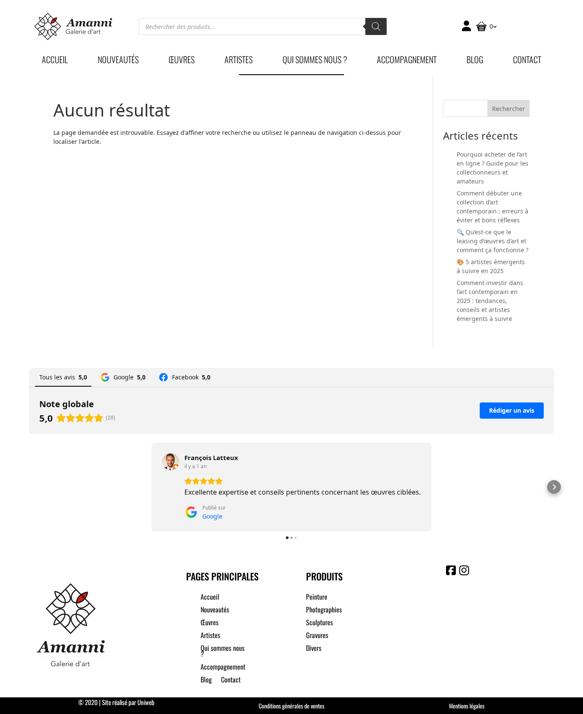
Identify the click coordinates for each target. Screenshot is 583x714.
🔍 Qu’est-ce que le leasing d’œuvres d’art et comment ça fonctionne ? (492, 241)
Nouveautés (118, 61)
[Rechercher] (376, 26)
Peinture (316, 598)
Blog (474, 61)
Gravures (317, 636)
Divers (313, 649)
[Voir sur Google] (170, 461)
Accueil (55, 61)
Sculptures (319, 623)
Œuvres (182, 61)
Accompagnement (407, 61)
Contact (527, 61)
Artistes (238, 61)
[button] (29, 487)
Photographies (324, 610)
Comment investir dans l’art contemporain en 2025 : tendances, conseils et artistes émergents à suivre (490, 301)
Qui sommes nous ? (315, 61)
